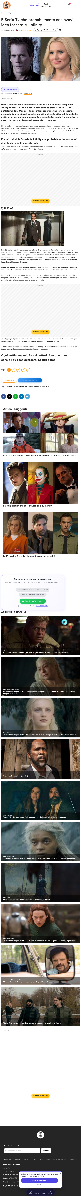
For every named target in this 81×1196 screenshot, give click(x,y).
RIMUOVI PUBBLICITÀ (40, 201)
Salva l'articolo (7, 99)
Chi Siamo (7, 1160)
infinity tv (9, 387)
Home (3, 13)
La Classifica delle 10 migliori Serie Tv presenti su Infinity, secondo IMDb (39, 455)
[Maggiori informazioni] (60, 30)
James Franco (19, 387)
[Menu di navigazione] (76, 5)
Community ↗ (8, 1171)
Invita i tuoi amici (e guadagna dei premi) (19, 1175)
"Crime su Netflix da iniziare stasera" (33, 594)
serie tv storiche (34, 387)
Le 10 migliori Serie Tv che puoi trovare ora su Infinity (30, 556)
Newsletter (7, 1168)
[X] (9, 396)
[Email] (27, 396)
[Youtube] (9, 1186)
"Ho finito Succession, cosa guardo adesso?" (33, 590)
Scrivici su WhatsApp (34, 601)
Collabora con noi (59, 1160)
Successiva (7, 380)
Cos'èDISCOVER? (46, 5)
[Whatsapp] (15, 396)
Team (48, 1160)
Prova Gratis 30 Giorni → (13, 1165)
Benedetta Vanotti (25, 30)
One (26, 387)
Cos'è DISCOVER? (42, 606)
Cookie (34, 1160)
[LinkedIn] (21, 396)
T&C (41, 1160)
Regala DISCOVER (10, 1178)
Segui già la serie (11, 89)
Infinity (9, 13)
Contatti (17, 1160)
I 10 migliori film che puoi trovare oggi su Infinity (27, 505)
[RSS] (23, 1186)
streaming (45, 387)
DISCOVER (35, 5)
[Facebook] (3, 396)
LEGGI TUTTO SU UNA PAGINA (30, 380)
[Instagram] (12, 1186)
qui (9, 250)
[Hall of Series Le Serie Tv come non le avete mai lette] (7, 5)
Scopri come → (48, 360)
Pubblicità (72, 1160)
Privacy (25, 1160)
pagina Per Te (28, 93)
